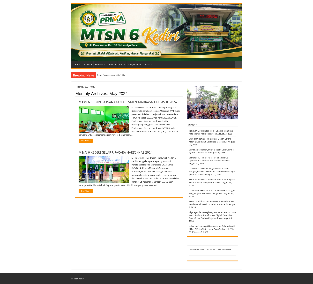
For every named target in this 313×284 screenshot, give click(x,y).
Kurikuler (99, 64)
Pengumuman (134, 64)
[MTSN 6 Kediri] (156, 32)
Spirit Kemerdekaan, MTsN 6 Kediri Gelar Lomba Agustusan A (124, 75)
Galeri (111, 64)
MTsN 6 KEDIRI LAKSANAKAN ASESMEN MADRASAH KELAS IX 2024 (128, 102)
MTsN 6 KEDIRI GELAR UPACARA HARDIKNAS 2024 (115, 152)
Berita (122, 64)
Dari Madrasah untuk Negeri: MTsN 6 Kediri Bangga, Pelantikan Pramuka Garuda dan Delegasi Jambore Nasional (212, 171)
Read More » (86, 141)
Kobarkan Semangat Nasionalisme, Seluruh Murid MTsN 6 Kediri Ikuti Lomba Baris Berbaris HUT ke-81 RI (212, 229)
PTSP (147, 64)
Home (77, 64)
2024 (87, 87)
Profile (87, 64)
